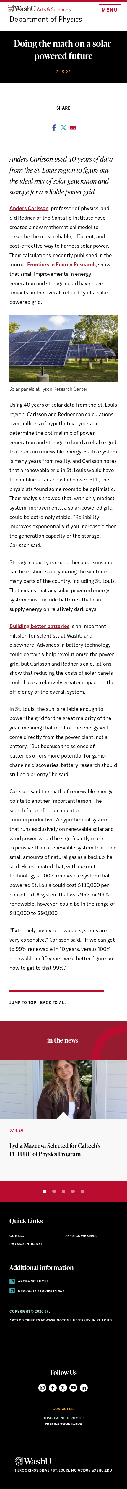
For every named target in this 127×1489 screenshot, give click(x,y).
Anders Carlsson (28, 208)
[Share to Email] (73, 129)
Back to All (53, 1003)
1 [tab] (44, 1191)
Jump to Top (23, 1003)
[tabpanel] (63, 1120)
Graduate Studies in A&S (41, 1291)
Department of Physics (45, 19)
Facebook (53, 1388)
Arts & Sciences (32, 1281)
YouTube (73, 1388)
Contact (17, 1236)
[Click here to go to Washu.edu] (33, 1465)
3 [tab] (63, 1191)
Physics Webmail (81, 1236)
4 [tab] (72, 1191)
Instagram (42, 1388)
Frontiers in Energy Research (61, 264)
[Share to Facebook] (54, 129)
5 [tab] (82, 1191)
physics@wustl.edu (63, 1424)
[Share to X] (63, 129)
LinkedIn (84, 1388)
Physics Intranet (26, 1244)
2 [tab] (54, 1191)
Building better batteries (39, 626)
